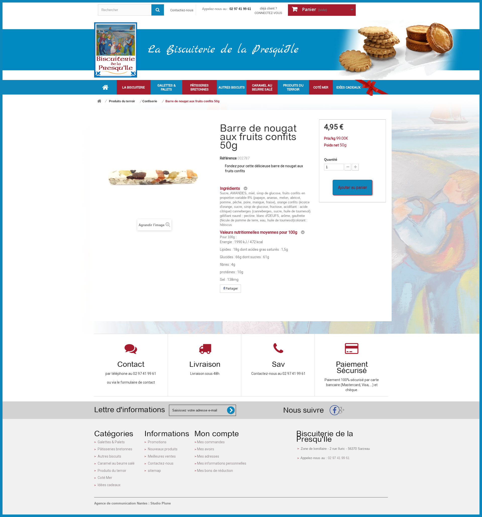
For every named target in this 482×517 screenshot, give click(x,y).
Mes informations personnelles (221, 463)
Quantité (330, 159)
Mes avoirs (205, 449)
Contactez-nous (181, 10)
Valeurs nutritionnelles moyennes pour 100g (258, 232)
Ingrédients (230, 188)
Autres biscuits (109, 456)
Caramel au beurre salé (116, 463)
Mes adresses (208, 456)
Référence (228, 158)
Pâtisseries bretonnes (115, 449)
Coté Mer (105, 478)
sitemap (154, 471)
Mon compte (217, 433)
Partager (231, 288)
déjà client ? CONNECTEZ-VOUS (268, 11)
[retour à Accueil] (99, 101)
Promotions (157, 442)
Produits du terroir (112, 471)
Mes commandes (211, 442)
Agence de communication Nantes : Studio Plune (132, 503)
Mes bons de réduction (215, 471)
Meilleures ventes (162, 456)
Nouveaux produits (162, 449)
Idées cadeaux (109, 485)
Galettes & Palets (111, 442)
